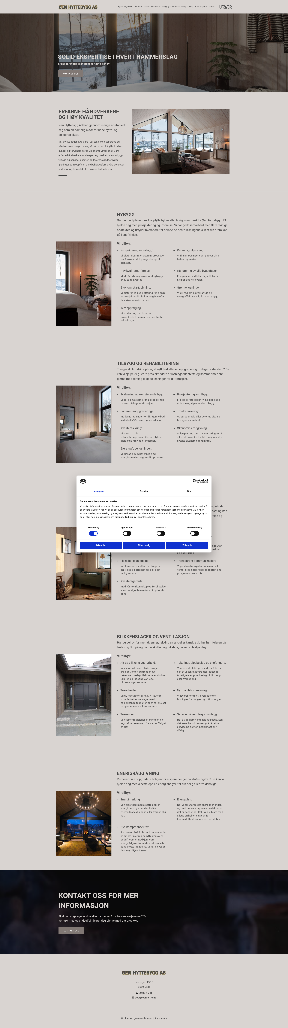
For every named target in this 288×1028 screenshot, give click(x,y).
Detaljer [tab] (144, 491)
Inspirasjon (200, 6)
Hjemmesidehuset (142, 1018)
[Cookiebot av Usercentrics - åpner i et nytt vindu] (195, 481)
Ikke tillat (101, 545)
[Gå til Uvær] (225, 7)
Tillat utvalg (144, 545)
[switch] (127, 533)
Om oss (176, 6)
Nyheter (128, 6)
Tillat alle (187, 545)
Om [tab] (189, 491)
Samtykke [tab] (99, 491)
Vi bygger (166, 6)
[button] (70, 73)
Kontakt (212, 6)
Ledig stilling (187, 6)
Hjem (120, 6)
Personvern (161, 1018)
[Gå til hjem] (78, 6)
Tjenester (138, 6)
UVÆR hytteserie (152, 6)
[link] (201, 7)
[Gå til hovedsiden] (144, 972)
